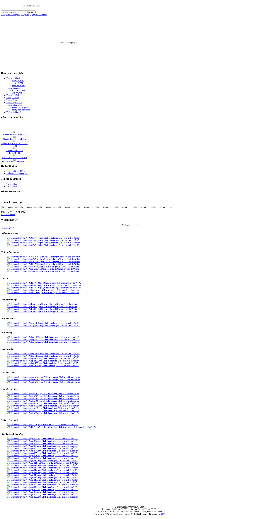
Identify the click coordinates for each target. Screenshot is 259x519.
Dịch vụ (21, 14)
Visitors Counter (8, 214)
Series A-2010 (7, 228)
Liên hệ (44, 14)
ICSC (163, 514)
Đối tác (38, 14)
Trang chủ (5, 14)
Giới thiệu (14, 14)
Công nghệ (30, 14)
